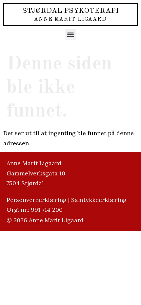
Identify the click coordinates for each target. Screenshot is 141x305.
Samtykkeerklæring (99, 200)
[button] (70, 34)
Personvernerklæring (37, 200)
